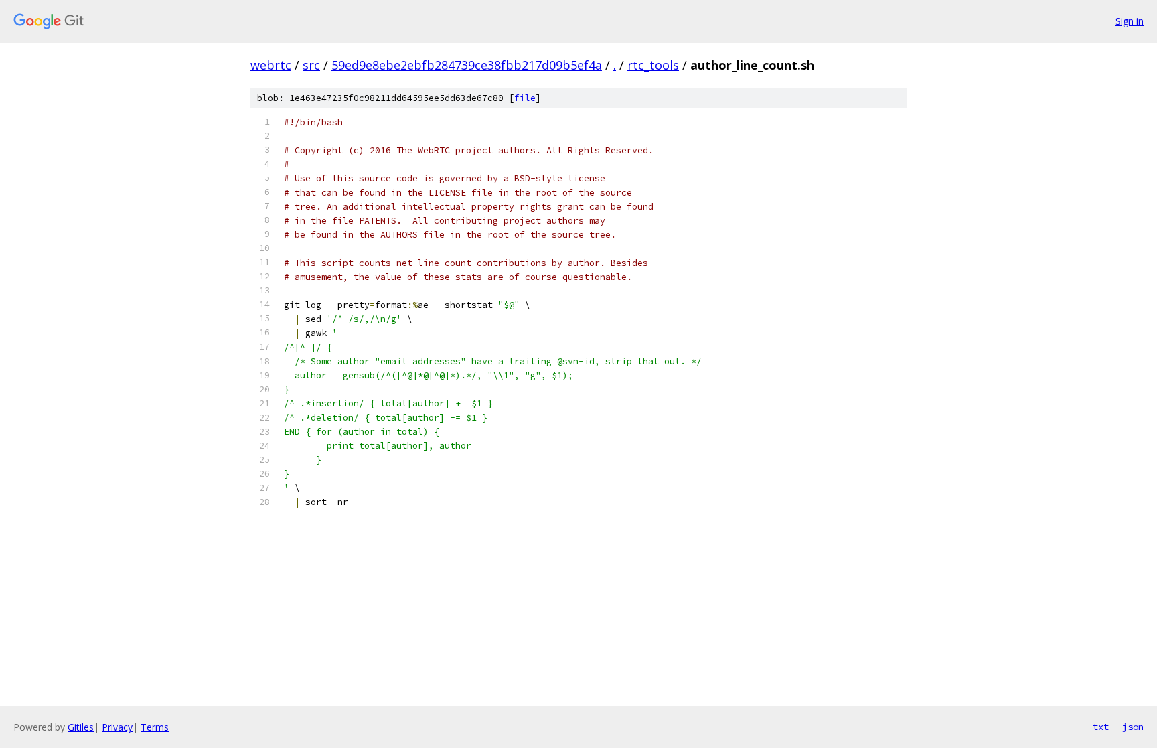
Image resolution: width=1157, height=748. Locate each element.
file (525, 98)
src (311, 65)
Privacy (117, 727)
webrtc (270, 65)
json (1133, 727)
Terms (155, 727)
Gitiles (81, 727)
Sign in (1129, 21)
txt (1101, 727)
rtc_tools (653, 65)
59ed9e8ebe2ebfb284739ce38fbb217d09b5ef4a (466, 65)
